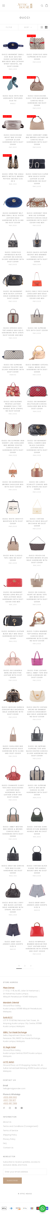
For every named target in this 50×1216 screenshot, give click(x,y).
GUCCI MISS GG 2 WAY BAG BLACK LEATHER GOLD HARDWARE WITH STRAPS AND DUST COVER (12, 907)
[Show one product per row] (42, 27)
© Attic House (25, 1194)
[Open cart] (47, 5)
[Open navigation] (3, 5)
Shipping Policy (10, 1135)
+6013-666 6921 (10, 1097)
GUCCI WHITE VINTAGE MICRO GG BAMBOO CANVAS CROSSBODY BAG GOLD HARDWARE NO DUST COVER (37, 712)
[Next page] (31, 966)
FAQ (5, 1143)
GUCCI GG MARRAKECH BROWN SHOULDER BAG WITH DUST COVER (12, 484)
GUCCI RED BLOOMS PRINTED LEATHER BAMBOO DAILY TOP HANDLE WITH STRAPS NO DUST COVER (13, 406)
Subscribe (12, 1180)
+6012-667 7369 (10, 1103)
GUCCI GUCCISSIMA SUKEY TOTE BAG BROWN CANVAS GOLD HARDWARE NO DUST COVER (37, 100)
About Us (7, 1122)
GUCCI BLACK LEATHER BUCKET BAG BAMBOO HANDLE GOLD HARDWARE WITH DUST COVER (37, 257)
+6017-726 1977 (9, 1100)
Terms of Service (10, 1130)
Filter (9, 27)
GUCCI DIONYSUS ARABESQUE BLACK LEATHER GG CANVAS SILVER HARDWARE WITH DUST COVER (13, 257)
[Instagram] (10, 1107)
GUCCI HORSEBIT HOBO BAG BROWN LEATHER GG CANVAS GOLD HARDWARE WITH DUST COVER (37, 140)
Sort (27, 27)
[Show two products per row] (46, 27)
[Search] (42, 5)
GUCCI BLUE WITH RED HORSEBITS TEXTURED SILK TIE (13, 98)
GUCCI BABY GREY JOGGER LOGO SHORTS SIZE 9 (37, 905)
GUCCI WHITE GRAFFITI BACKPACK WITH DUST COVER (13, 521)
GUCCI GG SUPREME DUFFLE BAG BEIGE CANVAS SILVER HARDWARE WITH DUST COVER (37, 790)
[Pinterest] (16, 1107)
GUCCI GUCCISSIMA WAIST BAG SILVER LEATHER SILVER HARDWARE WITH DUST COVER (13, 140)
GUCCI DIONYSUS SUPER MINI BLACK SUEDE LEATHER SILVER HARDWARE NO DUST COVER (37, 179)
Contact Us (8, 1147)
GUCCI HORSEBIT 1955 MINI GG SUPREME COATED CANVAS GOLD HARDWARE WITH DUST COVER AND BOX (37, 218)
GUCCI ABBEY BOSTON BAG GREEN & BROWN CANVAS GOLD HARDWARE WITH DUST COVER (13, 831)
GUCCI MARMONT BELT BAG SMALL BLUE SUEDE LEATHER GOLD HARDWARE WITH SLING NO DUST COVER (13, 218)
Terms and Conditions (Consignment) (20, 1126)
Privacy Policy (9, 1139)
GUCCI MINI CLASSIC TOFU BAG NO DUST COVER (13, 557)
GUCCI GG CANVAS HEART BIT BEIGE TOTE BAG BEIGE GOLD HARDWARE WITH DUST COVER (37, 597)
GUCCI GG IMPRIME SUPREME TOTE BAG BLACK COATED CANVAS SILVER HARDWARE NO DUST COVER (37, 751)
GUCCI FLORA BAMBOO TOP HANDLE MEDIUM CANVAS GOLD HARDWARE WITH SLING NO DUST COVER (37, 636)
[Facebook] (4, 1107)
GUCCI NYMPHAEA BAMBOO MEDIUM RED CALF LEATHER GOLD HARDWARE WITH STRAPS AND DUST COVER (37, 946)
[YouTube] (22, 1107)
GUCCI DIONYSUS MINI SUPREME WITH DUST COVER (37, 56)
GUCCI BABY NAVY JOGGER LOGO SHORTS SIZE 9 (13, 944)
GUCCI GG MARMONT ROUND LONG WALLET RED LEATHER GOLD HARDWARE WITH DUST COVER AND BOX (13, 597)
